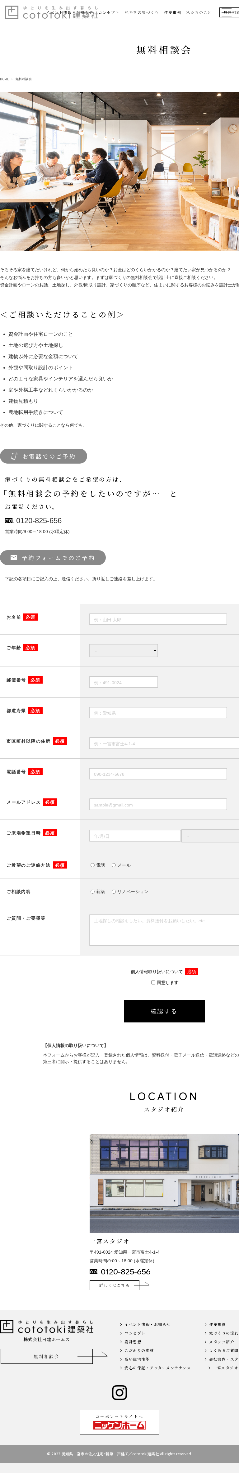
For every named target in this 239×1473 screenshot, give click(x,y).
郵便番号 (23, 679)
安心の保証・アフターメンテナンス (157, 1367)
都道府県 (23, 710)
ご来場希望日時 (31, 832)
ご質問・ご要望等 (26, 918)
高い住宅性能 (137, 1359)
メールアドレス (31, 802)
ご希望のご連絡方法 (36, 865)
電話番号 (23, 771)
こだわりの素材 (139, 1350)
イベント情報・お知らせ (147, 1324)
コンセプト (109, 12)
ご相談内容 (19, 891)
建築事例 (172, 12)
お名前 (21, 617)
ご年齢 (21, 647)
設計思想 (132, 1341)
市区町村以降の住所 (36, 741)
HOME (4, 79)
